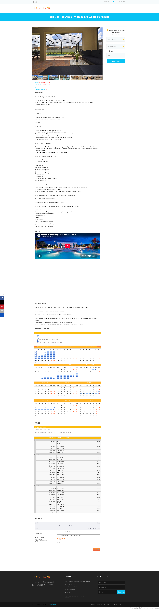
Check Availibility (116, 61)
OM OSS (106, 604)
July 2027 (90, 400)
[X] (2, 302)
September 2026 (67, 347)
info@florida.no (116, 34)
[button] (33, 50)
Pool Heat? (110, 51)
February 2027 (45, 383)
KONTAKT (122, 604)
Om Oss (114, 8)
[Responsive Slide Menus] (42, 8)
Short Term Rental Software (151, 608)
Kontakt (124, 8)
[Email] (2, 311)
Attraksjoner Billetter (88, 8)
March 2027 (67, 383)
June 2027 (67, 400)
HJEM (93, 604)
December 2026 (67, 365)
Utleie (73, 8)
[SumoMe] (2, 315)
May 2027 (45, 400)
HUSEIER (114, 604)
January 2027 (90, 365)
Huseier (104, 8)
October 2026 (90, 347)
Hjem (65, 8)
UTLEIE (99, 604)
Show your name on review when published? (70, 535)
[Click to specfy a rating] (57, 539)
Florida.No (53, 604)
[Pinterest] (2, 306)
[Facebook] (2, 298)
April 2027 (90, 383)
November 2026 (45, 365)
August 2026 (45, 347)
